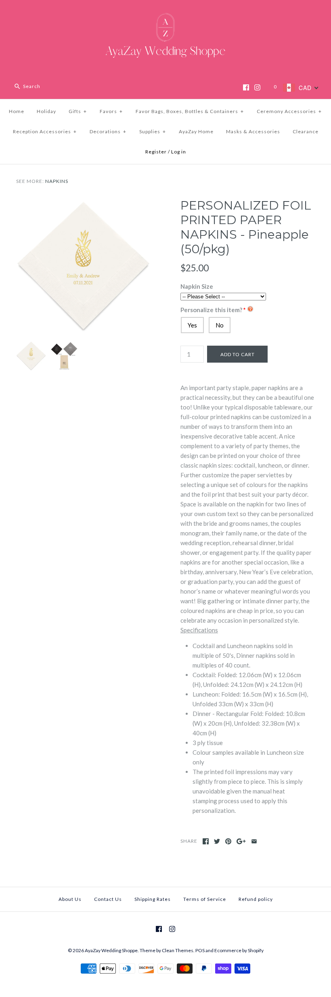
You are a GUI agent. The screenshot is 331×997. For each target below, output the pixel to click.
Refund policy (256, 899)
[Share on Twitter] (217, 841)
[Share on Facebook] (206, 841)
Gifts (78, 111)
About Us (70, 899)
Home (16, 111)
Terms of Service (204, 899)
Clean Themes (177, 950)
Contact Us (108, 899)
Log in (178, 152)
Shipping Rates (152, 899)
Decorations (108, 131)
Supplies (152, 131)
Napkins (56, 181)
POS (200, 950)
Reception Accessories (45, 131)
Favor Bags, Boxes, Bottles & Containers (190, 111)
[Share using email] (254, 841)
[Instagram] (257, 87)
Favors (111, 111)
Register (156, 152)
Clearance (305, 131)
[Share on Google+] (241, 841)
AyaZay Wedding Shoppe (111, 950)
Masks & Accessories (253, 131)
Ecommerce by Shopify (239, 950)
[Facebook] (246, 87)
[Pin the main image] (228, 841)
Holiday (46, 111)
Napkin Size (196, 286)
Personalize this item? (211, 309)
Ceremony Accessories (289, 111)
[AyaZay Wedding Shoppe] (165, 13)
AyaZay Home (196, 131)
